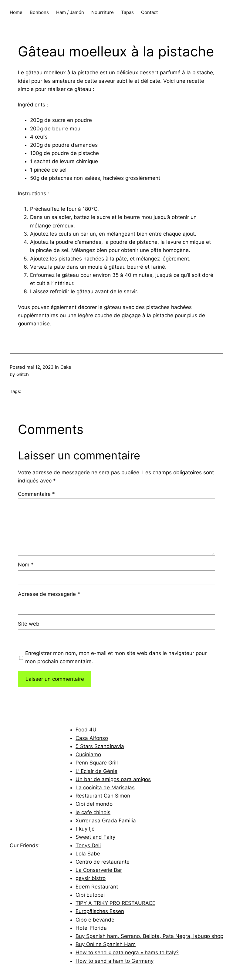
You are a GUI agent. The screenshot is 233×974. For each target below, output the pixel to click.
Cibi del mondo (94, 804)
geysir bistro (91, 878)
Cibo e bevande (95, 920)
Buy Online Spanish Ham (106, 944)
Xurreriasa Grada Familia (106, 821)
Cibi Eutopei (90, 895)
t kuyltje (85, 829)
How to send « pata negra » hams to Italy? (127, 952)
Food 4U (86, 730)
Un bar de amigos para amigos (113, 779)
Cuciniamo (88, 754)
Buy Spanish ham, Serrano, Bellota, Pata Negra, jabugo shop (149, 936)
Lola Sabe (88, 854)
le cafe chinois (93, 812)
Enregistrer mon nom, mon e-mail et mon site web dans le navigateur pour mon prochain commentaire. (116, 657)
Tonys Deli (88, 845)
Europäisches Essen (100, 911)
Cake (65, 367)
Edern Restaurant (97, 887)
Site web (28, 624)
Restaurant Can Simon (103, 796)
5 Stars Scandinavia (100, 746)
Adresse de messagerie (49, 594)
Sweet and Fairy (95, 837)
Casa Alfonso (92, 738)
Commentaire (36, 494)
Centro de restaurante (103, 862)
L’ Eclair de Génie (96, 771)
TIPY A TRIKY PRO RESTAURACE (115, 903)
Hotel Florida (91, 928)
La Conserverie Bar (99, 870)
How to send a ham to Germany (115, 961)
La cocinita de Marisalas (105, 787)
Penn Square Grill (97, 763)
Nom (26, 565)
